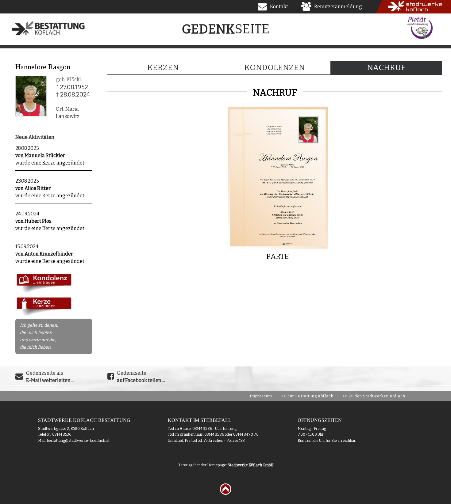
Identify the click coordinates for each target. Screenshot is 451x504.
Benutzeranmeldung (338, 6)
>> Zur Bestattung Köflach (307, 396)
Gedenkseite (141, 376)
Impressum (261, 396)
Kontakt (279, 6)
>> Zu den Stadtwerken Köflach (374, 396)
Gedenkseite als (50, 376)
